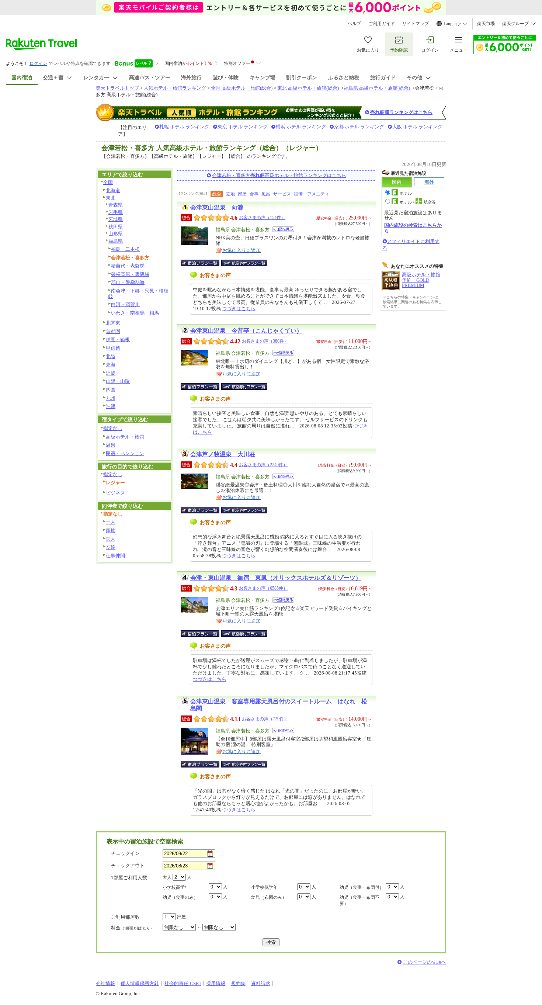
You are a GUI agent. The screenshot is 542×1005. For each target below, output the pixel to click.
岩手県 (115, 212)
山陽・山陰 (118, 381)
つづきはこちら (239, 308)
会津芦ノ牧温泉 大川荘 (222, 454)
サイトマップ (415, 23)
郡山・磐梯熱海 (128, 282)
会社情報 (105, 983)
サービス (282, 194)
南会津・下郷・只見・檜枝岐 (138, 293)
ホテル (406, 193)
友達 (110, 547)
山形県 (115, 233)
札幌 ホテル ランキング (184, 126)
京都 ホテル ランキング (359, 126)
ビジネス (115, 493)
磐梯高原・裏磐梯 (130, 274)
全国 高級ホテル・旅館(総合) (241, 88)
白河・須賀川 (125, 304)
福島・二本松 (125, 249)
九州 (110, 398)
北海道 (113, 190)
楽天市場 (486, 23)
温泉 (110, 445)
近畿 (110, 373)
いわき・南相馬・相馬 (135, 313)
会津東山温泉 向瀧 (216, 207)
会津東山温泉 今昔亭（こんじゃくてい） (246, 331)
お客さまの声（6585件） (263, 588)
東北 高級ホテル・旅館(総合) (308, 88)
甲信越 (113, 348)
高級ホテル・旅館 (125, 437)
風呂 (265, 194)
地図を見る (283, 229)
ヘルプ (354, 23)
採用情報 (215, 983)
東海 (110, 364)
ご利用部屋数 (125, 917)
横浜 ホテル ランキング (301, 126)
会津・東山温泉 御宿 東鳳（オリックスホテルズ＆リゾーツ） (275, 578)
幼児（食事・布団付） (362, 887)
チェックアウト (128, 865)
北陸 (110, 356)
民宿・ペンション (125, 453)
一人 (110, 522)
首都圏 (113, 331)
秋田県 (115, 226)
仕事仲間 (115, 555)
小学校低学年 (264, 887)
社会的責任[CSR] (182, 983)
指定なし (112, 428)
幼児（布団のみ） (268, 897)
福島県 (115, 241)
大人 (167, 877)
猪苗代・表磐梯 (128, 265)
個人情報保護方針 (140, 983)
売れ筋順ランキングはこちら (401, 112)
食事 (254, 194)
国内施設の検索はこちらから (413, 227)
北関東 (113, 323)
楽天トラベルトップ (117, 88)
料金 (132, 928)
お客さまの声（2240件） (263, 464)
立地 (230, 194)
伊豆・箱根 (118, 339)
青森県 (115, 205)
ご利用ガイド (381, 23)
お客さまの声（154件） (262, 217)
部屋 (242, 194)
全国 (108, 182)
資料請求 (260, 983)
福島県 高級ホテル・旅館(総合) (377, 88)
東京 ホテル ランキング (243, 126)
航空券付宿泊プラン (244, 263)
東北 (110, 198)
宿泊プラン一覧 (204, 263)
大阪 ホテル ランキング (417, 126)
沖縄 (110, 406)
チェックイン (125, 853)
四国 (110, 389)
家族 (110, 530)
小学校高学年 (176, 887)
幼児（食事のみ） (180, 897)
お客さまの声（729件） (265, 718)
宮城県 (115, 219)
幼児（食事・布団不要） (359, 900)
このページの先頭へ (424, 962)
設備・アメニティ (311, 194)
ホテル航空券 (418, 202)
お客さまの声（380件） (265, 341)
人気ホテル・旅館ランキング (175, 88)
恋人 (110, 539)
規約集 (238, 983)
